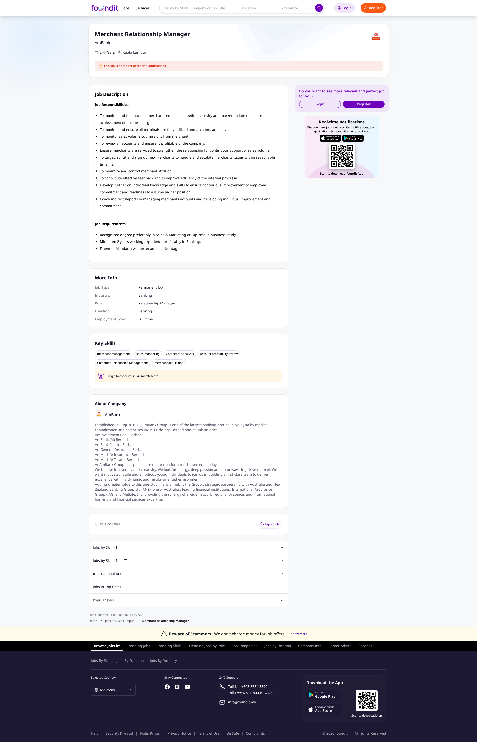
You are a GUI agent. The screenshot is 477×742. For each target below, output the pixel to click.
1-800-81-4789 (261, 692)
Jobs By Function (130, 660)
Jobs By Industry (163, 660)
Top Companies (244, 645)
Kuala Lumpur (134, 52)
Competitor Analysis (180, 354)
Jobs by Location (277, 645)
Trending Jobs (138, 645)
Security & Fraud (119, 733)
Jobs (126, 8)
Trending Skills (169, 645)
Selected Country (103, 677)
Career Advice (340, 645)
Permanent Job (150, 287)
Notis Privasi (150, 733)
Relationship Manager (156, 303)
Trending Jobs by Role (207, 645)
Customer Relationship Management (122, 363)
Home (93, 621)
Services (143, 8)
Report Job (272, 524)
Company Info (309, 645)
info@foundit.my (242, 702)
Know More (299, 634)
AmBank (102, 42)
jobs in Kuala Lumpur (119, 621)
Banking (145, 295)
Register (376, 7)
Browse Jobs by (107, 645)
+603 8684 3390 (254, 686)
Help (95, 733)
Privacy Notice (179, 733)
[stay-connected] (167, 687)
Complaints (255, 733)
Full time (145, 319)
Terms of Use (209, 733)
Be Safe (233, 733)
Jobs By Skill (101, 660)
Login (347, 7)
